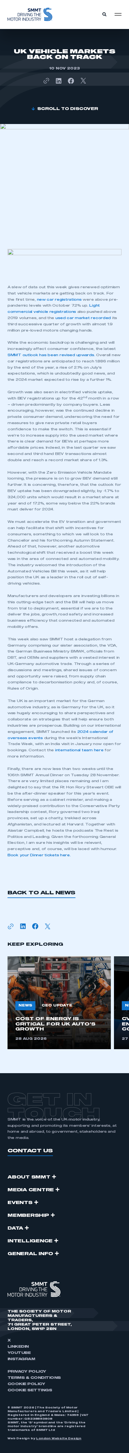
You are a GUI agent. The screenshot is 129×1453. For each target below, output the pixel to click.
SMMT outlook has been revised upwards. (51, 355)
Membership (28, 1215)
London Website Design (58, 1438)
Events (20, 1203)
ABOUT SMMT (29, 1177)
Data (15, 1228)
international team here (78, 750)
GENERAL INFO (30, 1254)
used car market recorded (83, 318)
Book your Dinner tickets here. (39, 855)
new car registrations (59, 299)
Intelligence (30, 1241)
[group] (59, 1002)
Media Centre (31, 1190)
